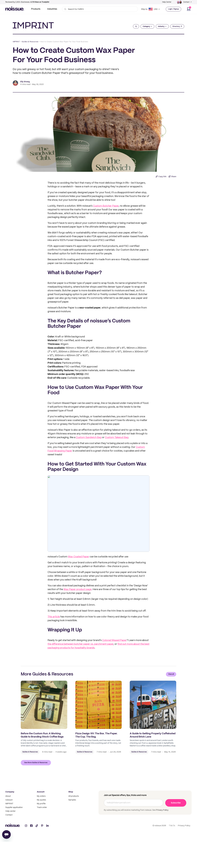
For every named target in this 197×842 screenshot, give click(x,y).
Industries (52, 9)
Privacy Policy (162, 810)
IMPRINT (16, 41)
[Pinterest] (42, 825)
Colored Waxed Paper (114, 640)
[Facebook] (31, 825)
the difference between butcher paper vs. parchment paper (80, 644)
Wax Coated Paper (78, 557)
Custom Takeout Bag (116, 437)
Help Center (166, 2)
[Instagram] (26, 825)
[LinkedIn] (47, 825)
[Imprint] (33, 25)
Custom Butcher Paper (106, 206)
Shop (70, 792)
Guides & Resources (30, 41)
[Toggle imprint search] (136, 26)
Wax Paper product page (78, 589)
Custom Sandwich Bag (88, 437)
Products (35, 9)
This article (54, 617)
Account (40, 792)
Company (9, 792)
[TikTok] (36, 825)
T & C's (172, 826)
